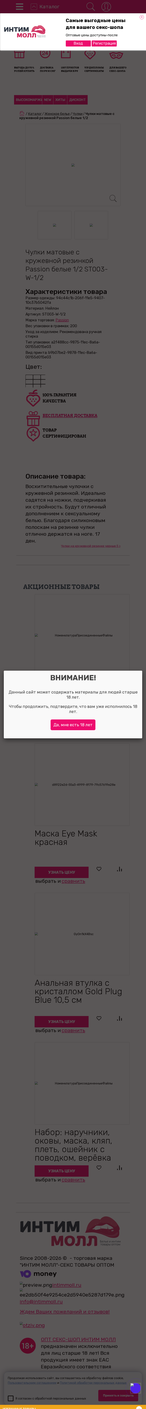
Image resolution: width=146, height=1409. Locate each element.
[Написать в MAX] (141, 1395)
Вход (78, 43)
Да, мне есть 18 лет (73, 724)
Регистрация (104, 43)
